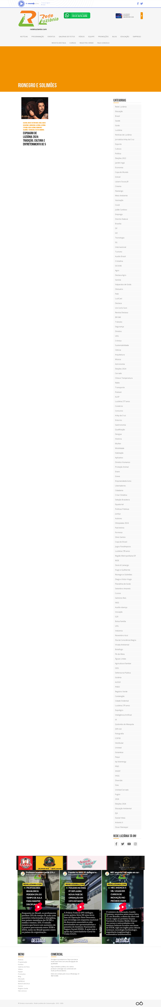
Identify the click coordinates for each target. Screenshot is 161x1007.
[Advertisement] (80, 63)
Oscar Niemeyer (121, 827)
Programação (37, 36)
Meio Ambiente (121, 195)
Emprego (119, 214)
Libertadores (120, 485)
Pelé (117, 294)
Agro (117, 270)
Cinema (118, 186)
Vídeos (82, 36)
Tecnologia (119, 238)
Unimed (118, 747)
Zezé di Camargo (122, 565)
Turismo (118, 251)
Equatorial (119, 504)
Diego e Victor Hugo (123, 579)
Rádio (117, 383)
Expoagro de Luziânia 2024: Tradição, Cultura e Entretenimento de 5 (34, 138)
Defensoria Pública (123, 673)
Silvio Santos (120, 537)
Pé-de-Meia (120, 654)
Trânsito (118, 322)
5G (116, 242)
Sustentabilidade (122, 345)
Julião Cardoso (121, 209)
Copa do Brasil (121, 542)
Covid (117, 205)
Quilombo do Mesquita (124, 724)
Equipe (91, 36)
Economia (119, 167)
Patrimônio (119, 528)
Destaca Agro (120, 275)
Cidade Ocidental (122, 701)
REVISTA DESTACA (59, 43)
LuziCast (118, 298)
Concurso (119, 411)
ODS (117, 668)
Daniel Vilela (120, 818)
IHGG (117, 776)
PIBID (117, 687)
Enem (117, 471)
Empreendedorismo (123, 481)
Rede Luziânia (120, 106)
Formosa (118, 532)
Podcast (118, 392)
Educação (124, 36)
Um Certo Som (121, 308)
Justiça (117, 514)
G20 (116, 616)
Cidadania (119, 490)
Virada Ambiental (122, 644)
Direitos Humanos (122, 462)
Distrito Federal (121, 219)
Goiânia (118, 677)
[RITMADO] (142, 15)
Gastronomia (120, 425)
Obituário (119, 289)
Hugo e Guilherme (122, 570)
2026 (117, 799)
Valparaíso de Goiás (123, 284)
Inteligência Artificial (123, 715)
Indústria (119, 631)
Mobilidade (119, 448)
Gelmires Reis (120, 598)
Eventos (51, 36)
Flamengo (119, 191)
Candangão (120, 696)
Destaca (118, 303)
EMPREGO (137, 36)
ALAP (117, 397)
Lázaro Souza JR (121, 181)
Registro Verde (87, 43)
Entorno (118, 420)
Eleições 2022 (120, 158)
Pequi (117, 757)
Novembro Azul (121, 635)
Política (118, 153)
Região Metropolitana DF (125, 556)
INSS (117, 602)
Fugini (117, 794)
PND (117, 766)
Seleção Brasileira (122, 499)
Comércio (119, 406)
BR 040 (118, 317)
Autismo (118, 518)
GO (116, 233)
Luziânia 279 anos (122, 705)
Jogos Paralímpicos (123, 546)
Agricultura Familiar (123, 663)
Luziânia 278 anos (122, 551)
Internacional (120, 247)
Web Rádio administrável (139, 1003)
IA (116, 719)
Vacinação (119, 200)
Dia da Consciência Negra (125, 640)
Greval (117, 177)
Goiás (117, 125)
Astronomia (120, 364)
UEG (117, 336)
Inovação (119, 612)
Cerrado (118, 373)
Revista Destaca (121, 312)
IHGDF (117, 771)
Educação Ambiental (123, 808)
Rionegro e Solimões (123, 574)
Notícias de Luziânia (123, 135)
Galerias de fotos (67, 36)
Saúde (117, 121)
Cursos (73, 43)
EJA (116, 813)
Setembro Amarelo (123, 588)
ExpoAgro (119, 710)
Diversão (118, 780)
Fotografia (119, 733)
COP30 (118, 738)
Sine (117, 785)
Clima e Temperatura (124, 378)
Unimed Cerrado (122, 790)
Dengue (118, 434)
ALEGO (118, 682)
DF (116, 228)
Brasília (118, 223)
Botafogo (119, 649)
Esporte (118, 144)
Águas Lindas (120, 659)
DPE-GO (118, 729)
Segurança (119, 326)
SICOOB (118, 266)
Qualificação (120, 429)
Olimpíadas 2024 (122, 523)
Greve (117, 476)
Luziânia (118, 130)
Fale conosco (103, 43)
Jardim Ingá (120, 163)
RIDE (117, 560)
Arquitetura (120, 354)
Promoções (103, 36)
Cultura (118, 149)
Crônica (118, 340)
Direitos (118, 331)
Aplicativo (119, 457)
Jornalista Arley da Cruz (124, 139)
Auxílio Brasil (120, 256)
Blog (114, 36)
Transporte (120, 387)
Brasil (117, 116)
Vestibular (119, 743)
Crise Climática (121, 495)
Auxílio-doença (121, 607)
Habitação (119, 453)
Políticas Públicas (122, 509)
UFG (117, 626)
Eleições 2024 (120, 369)
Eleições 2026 (120, 804)
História (118, 439)
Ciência (118, 350)
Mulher (118, 443)
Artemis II (119, 822)
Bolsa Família (120, 621)
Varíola (118, 280)
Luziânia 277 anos (122, 401)
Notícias (24, 36)
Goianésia (119, 752)
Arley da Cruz (120, 415)
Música (118, 359)
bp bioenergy (120, 761)
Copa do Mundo (121, 172)
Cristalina (119, 261)
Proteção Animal (122, 467)
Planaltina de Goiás (123, 584)
